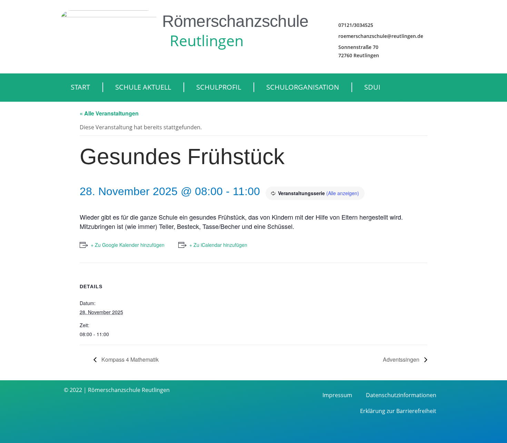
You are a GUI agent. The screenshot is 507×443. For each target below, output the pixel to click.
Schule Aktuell (143, 87)
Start (80, 87)
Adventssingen (402, 359)
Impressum (337, 395)
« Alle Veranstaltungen (109, 113)
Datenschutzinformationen (401, 395)
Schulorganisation (302, 87)
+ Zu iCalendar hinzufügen (218, 244)
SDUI (372, 87)
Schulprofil (218, 87)
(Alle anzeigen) (342, 193)
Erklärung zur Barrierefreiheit (398, 411)
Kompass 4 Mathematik (129, 359)
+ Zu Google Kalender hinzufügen (128, 244)
